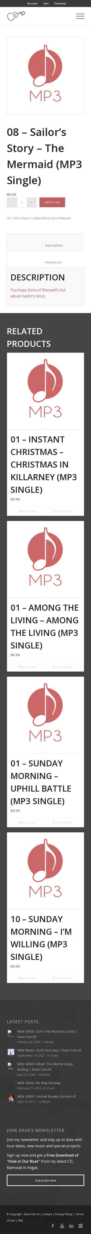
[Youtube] (62, 1225)
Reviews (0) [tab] (48, 262)
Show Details (63, 511)
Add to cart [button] (28, 511)
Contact (47, 1214)
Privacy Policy (63, 1214)
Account (32, 3)
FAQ (20, 1220)
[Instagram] (80, 1225)
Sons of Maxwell (61, 218)
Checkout (60, 3)
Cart (46, 3)
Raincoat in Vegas (22, 1167)
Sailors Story (41, 218)
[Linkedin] (71, 1225)
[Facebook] (52, 1225)
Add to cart (52, 202)
